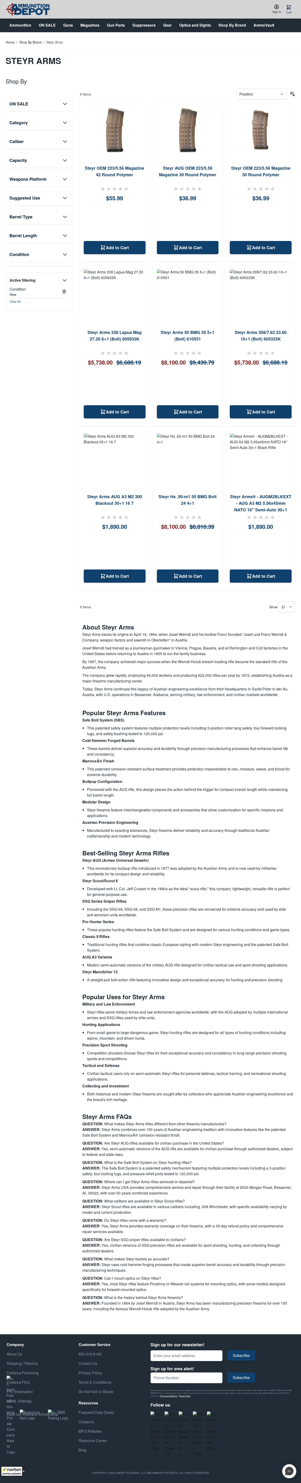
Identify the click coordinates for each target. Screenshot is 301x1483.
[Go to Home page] (28, 9)
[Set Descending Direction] (292, 94)
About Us (14, 1354)
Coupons (86, 1421)
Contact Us (88, 1363)
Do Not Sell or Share (96, 1391)
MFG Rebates (90, 1431)
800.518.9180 (90, 1354)
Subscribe (241, 1355)
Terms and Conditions (168, 1396)
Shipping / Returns (22, 1363)
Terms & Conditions (95, 1382)
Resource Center (93, 1440)
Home (10, 42)
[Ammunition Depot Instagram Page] (155, 1431)
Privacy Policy (185, 1396)
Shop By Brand (30, 42)
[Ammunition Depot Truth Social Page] (198, 1434)
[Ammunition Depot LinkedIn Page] (212, 1431)
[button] (13, 1471)
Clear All (15, 301)
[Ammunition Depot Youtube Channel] (170, 1434)
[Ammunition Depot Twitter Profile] (184, 1434)
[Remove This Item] (64, 291)
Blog (82, 1450)
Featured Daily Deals (96, 1412)
